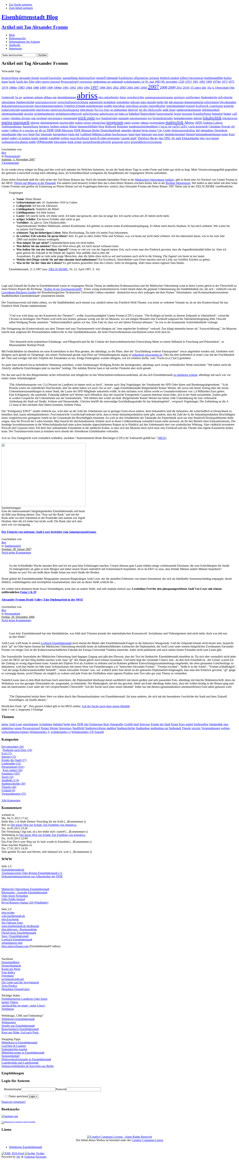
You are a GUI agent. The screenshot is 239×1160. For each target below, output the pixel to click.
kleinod (190, 134)
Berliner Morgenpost (178, 183)
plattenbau (7, 728)
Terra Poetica (9, 985)
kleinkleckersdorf (175, 134)
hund (131, 134)
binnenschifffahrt (88, 126)
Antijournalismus (11, 126)
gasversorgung (138, 118)
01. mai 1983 (153, 81)
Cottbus (13, 130)
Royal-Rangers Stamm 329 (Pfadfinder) (24, 902)
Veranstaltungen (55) (13, 793)
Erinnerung (96, 724)
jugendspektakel (175, 106)
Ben (3, 152)
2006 (143, 87)
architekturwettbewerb (68, 113)
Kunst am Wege (10, 969)
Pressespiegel (70, 81)
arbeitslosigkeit (210, 109)
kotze (225, 134)
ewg (25, 134)
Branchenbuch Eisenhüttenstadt (20, 1029)
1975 (231, 81)
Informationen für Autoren (24, 41)
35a (209, 87)
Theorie (186, 728)
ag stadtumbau (118, 109)
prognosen (114, 122)
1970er (217, 81)
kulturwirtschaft (10, 109)
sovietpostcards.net (12, 979)
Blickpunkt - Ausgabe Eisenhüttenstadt (24, 892)
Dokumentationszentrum (15, 876)
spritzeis (179, 97)
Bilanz (73, 126)
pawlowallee (66, 122)
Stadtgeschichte (25, 102)
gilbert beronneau (192, 78)
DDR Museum (64, 130)
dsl (198, 130)
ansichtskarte (30, 724)
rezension (85, 81)
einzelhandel (8, 134)
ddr (166, 102)
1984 (28, 87)
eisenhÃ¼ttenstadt (107, 78)
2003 (123, 87)
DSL (167, 138)
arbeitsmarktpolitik (12, 113)
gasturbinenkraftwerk (97, 142)
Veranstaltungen (210, 728)
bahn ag (123, 113)
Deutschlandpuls (11, 965)
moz (225, 724)
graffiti (108, 106)
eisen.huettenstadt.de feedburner (20, 926)
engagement (70, 118)
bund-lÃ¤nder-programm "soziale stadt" (113, 138)
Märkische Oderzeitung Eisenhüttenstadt (25, 889)
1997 (94, 87)
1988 (36, 87)
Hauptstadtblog (10, 962)
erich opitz (86, 118)
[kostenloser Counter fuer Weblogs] (18, 1121)
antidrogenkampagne (188, 109)
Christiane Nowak (219, 126)
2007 (153, 87)
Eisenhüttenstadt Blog (29, 17)
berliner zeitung (59, 126)
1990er (58, 87)
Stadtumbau (143, 728)
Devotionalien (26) (12, 746)
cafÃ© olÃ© (180, 126)
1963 (202, 81)
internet (197, 118)
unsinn (196, 728)
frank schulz (74, 142)
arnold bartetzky (51, 78)
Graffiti (128, 724)
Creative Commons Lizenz (147, 1140)
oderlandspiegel (49, 122)
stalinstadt (117, 81)
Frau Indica (8, 972)
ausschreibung (79, 138)
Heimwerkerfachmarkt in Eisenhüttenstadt (26, 1059)
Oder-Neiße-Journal (13, 899)
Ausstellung (30, 126)
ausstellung (70, 78)
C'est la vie (165, 126)
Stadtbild (78, 728)
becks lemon (149, 130)
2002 (116, 87)
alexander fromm (29, 78)
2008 (163, 87)
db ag (42, 130)
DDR (50, 130)
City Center (164, 130)
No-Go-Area (101, 109)
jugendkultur (157, 106)
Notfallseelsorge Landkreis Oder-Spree (24, 998)
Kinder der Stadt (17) (14, 760)
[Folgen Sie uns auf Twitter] (30, 1153)
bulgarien (217, 113)
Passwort (61, 1089)
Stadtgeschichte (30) (13, 783)
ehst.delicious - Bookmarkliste (19, 929)
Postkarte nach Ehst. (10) (17, 750)
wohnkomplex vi (61, 732)
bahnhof (134, 114)
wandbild (54, 138)
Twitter (40, 1153)
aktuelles (126, 130)
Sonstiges (65, 728)
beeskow (44, 126)
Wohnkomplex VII (82, 732)
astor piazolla (148, 102)
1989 (43, 87)
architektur (109, 102)
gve (150, 118)
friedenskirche (209, 97)
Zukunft (99, 732)
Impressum (15, 48)
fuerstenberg (60, 134)
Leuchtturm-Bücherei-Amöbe (18, 292)
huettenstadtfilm (213, 78)
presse (87, 122)
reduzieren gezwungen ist (147, 354)
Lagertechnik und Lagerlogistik (19, 1062)
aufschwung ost (108, 113)
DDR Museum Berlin (87, 130)
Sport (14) (7, 776)
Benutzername (12, 1089)
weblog (64, 138)
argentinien (123, 102)
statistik (43, 138)
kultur (228, 78)
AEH (198, 122)
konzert (190, 106)
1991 (66, 87)
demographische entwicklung (201, 102)
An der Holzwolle (150, 110)
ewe (98, 118)
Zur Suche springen (20, 4)
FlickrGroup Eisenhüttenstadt (18, 932)
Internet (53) (8, 756)
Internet (146, 134)
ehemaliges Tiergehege (214, 130)
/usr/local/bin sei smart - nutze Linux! (23, 1005)
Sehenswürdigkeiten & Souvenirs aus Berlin (27, 1066)
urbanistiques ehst (11, 942)
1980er (13, 87)
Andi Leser (15, 724)
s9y (18, 1156)
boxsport (187, 113)
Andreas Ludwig (213, 122)
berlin (160, 102)
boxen (177, 113)
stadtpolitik (174, 122)
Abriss (189, 122)
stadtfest (111, 728)
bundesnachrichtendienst (143, 126)
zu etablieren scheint (185, 374)
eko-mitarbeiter (108, 97)
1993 (80, 87)
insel (138, 134)
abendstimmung (66, 97)
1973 (225, 81)
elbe (19, 134)
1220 (181, 81)
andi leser (169, 110)
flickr (106, 724)
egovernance (54, 118)
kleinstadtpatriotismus (208, 134)
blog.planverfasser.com (15, 946)
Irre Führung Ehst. (12, 922)
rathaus (144, 122)
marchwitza (43, 109)
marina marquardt (15, 122)
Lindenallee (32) (11, 763)
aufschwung (91, 114)
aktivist (133, 110)
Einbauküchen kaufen (14, 1049)
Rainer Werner (49, 728)
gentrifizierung (94, 106)
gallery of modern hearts (24, 138)
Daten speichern (18, 1096)
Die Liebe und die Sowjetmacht (20, 982)
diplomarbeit (86, 78)
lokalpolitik (212, 118)
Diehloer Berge (148, 138)
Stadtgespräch (12, 545)
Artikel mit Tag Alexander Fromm (34, 27)
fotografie (46, 134)
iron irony (158, 134)
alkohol (136, 130)
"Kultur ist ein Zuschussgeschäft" (63, 289)
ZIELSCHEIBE (58, 269)
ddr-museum (176, 102)
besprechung (9, 78)
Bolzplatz (122, 126)
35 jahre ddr (198, 87)
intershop (119, 106)
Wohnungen (8, 1022)
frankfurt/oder (109, 118)
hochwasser (120, 134)
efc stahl (176, 138)
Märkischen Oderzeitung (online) (154, 179)
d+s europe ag (28, 130)
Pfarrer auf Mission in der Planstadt (35, 183)
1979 (4, 87)
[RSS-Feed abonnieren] (6, 1153)
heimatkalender (163, 118)
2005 (137, 87)
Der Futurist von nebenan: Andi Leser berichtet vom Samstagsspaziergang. (49, 531)
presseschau (99, 122)
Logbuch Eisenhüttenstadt (56, 643)
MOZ (162, 438)
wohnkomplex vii (134, 81)
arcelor (28, 114)
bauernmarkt (164, 114)
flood (31, 134)
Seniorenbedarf (10, 1056)
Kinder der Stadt (160, 724)
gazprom (117, 142)
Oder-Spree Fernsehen (14, 895)
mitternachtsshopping (64, 110)
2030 (186, 87)
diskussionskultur (183, 130)
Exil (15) (6, 753)
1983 (21, 87)
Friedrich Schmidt (74, 106)
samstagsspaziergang (159, 97)
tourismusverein (46, 102)
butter (227, 114)
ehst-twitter (8, 912)
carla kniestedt (198, 126)
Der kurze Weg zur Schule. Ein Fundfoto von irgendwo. (44, 824)
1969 (209, 81)
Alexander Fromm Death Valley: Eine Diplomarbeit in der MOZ (42, 599)
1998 (102, 87)
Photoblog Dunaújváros (15, 989)
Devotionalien (228, 102)
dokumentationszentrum (17, 106)
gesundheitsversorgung (146, 142)
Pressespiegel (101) (12, 766)
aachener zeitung (33, 97)
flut (37, 134)
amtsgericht (96, 102)
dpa (161, 138)
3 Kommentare (10, 162)
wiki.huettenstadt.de (13, 916)
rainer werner (132, 122)
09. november (169, 81)
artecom (135, 102)
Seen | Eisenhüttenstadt (15, 936)
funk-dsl (73, 134)
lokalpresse (230, 118)
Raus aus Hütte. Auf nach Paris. (20, 1032)
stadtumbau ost (102, 81)
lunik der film (25, 81)
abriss (87, 95)
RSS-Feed (18, 1153)
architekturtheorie (44, 113)
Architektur (45, 724)
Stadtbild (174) (10, 780)
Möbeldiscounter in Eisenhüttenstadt (22, 1052)
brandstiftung (202, 114)
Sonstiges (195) (10, 773)
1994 (87, 87)
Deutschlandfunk (110, 130)
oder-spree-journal (47, 81)
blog (101, 126)
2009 (172, 87)
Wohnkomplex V (40, 732)
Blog (12, 35)
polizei (79, 122)
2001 (109, 87)
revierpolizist (157, 122)
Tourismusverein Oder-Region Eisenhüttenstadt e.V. (32, 873)
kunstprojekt (28, 109)
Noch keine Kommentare (16, 552)
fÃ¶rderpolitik (44, 142)
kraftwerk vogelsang (209, 106)
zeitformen (193, 97)
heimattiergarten (183, 118)
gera (127, 142)
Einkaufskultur (190, 138)
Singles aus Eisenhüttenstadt (18, 1025)
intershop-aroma (137, 106)
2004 (130, 87)
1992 (72, 87)
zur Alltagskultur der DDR (46, 876)
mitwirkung (87, 109)
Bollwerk (110, 126)
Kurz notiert (186, 724)
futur (123, 97)
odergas (34, 122)
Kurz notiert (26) (12, 770)
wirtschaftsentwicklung (72, 102)
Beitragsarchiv (17, 38)
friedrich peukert (169, 78)
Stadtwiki (14, 45)
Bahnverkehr (148, 113)
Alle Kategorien (10, 800)
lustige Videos (9, 1002)
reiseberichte (135, 97)
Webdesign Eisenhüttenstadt (18, 1019)
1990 (50, 87)
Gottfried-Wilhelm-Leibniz (95, 134)
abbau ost (50, 97)
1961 (195, 81)
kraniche (229, 106)
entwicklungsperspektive (48, 106)
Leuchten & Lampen (13, 1045)
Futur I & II (28, 592)
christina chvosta (20, 118)
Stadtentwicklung (95, 728)
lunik (12, 81)
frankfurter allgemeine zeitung (139, 78)
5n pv (18, 97)
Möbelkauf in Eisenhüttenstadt (19, 1042)
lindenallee (201, 724)
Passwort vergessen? (13, 1101)
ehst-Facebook (10, 919)
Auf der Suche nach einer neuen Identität (106, 706)
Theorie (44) (8, 787)
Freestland (7, 975)
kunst (4, 81)
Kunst (174, 724)
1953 (188, 81)
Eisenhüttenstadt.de (12, 869)
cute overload (39, 118)
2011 (179, 87)
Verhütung (7, 1008)
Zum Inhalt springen (21, 8)
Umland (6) (8, 790)
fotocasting (60, 142)
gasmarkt (123, 118)
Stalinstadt (175, 728)
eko (202, 138)
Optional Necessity (35, 1156)
